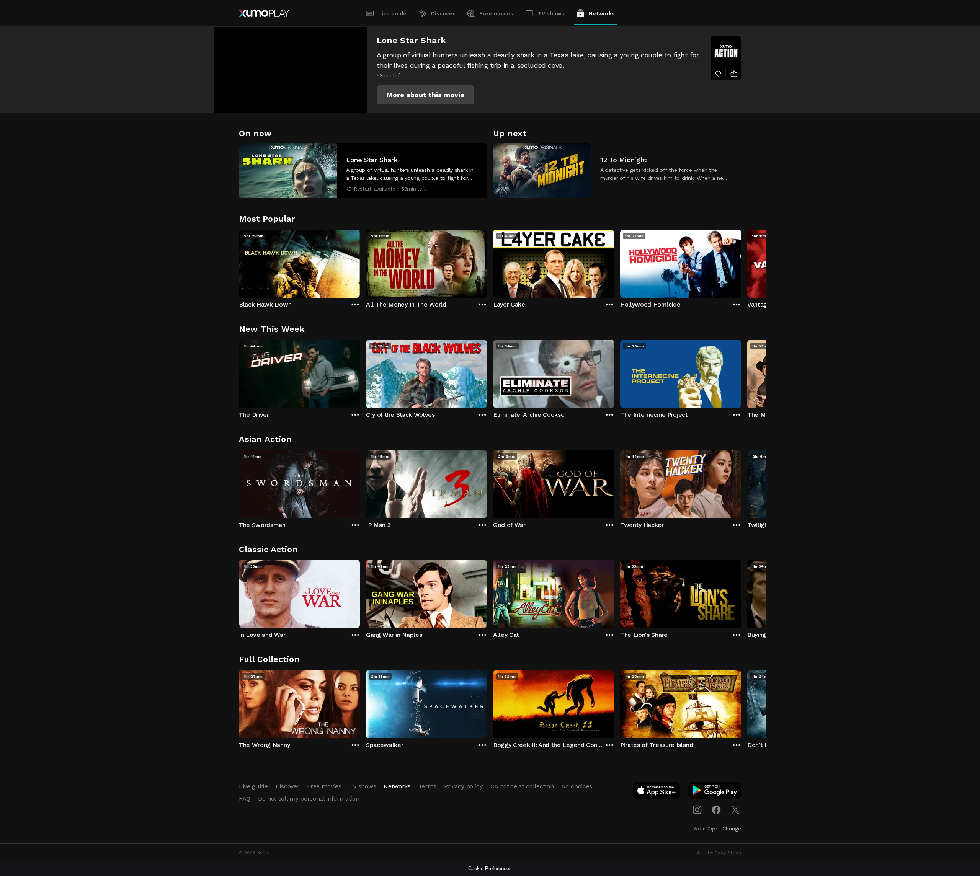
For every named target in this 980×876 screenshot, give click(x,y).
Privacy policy (463, 786)
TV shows (551, 13)
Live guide (392, 13)
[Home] (264, 13)
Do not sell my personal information (308, 798)
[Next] (741, 262)
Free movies (496, 13)
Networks (602, 13)
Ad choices (576, 786)
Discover (443, 13)
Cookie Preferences (490, 868)
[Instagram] (697, 810)
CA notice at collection (522, 786)
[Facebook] (716, 810)
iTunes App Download (657, 792)
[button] (425, 94)
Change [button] (731, 828)
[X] (735, 810)
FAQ (244, 798)
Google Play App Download (715, 792)
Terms (427, 786)
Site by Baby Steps (719, 852)
